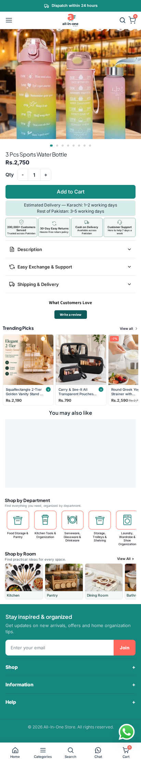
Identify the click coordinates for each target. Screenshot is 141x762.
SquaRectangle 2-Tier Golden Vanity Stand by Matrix (25, 391)
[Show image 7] (85, 146)
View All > (125, 559)
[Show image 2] (57, 146)
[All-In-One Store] (70, 20)
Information (19, 684)
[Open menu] (9, 20)
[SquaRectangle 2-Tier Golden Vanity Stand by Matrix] (28, 360)
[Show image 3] (63, 146)
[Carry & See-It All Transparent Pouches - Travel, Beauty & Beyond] (81, 360)
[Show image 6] (79, 146)
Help (10, 702)
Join (124, 647)
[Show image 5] (74, 146)
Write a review (70, 314)
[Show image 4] (68, 146)
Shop (11, 667)
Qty (9, 174)
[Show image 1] (51, 146)
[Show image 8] (90, 146)
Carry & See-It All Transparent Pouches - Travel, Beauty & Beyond (77, 391)
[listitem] (24, 581)
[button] (122, 20)
